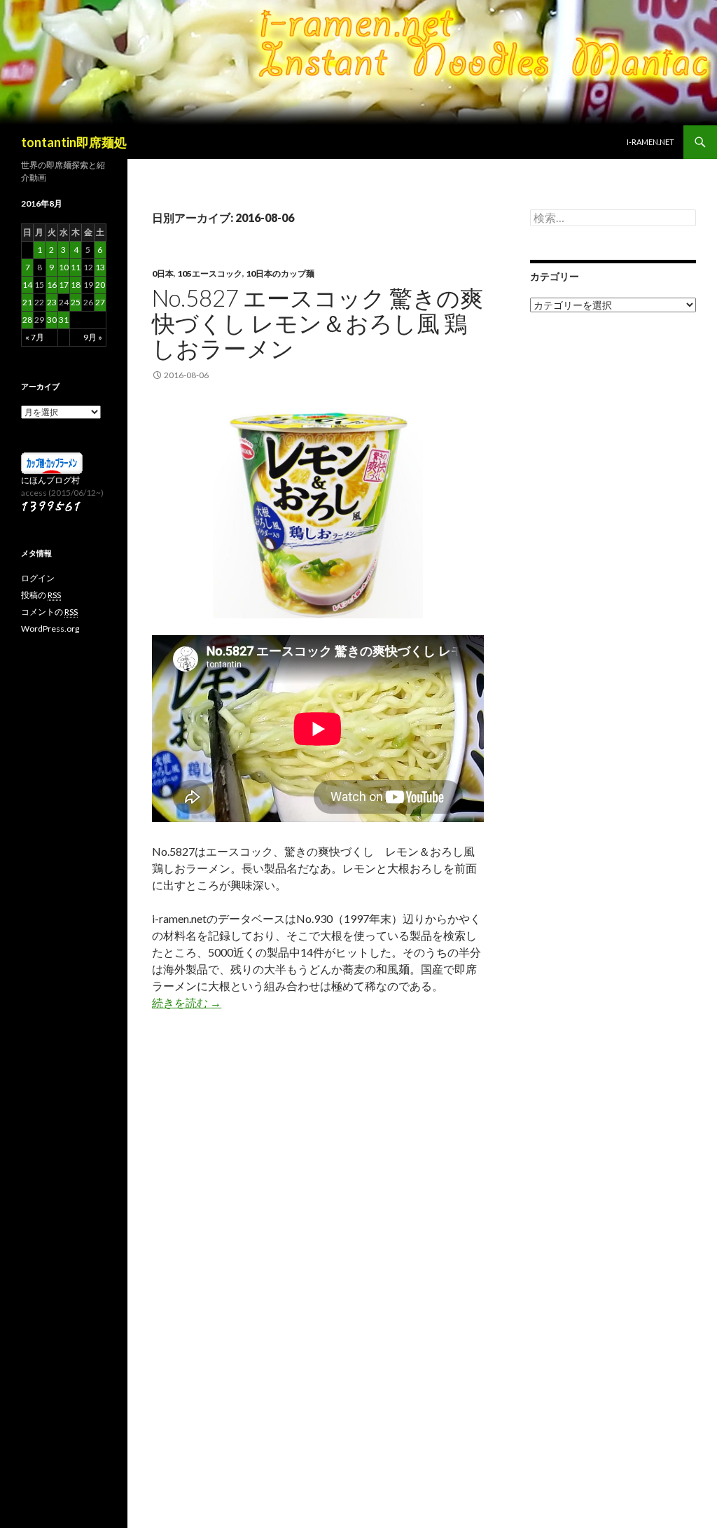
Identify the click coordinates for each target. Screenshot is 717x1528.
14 (27, 284)
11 (76, 267)
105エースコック (209, 273)
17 (64, 284)
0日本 (163, 273)
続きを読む (186, 1002)
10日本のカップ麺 (280, 273)
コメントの (49, 611)
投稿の (41, 595)
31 (64, 319)
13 (100, 267)
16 (52, 284)
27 (100, 302)
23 (52, 302)
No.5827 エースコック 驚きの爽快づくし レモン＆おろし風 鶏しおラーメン (317, 323)
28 (27, 319)
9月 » (92, 337)
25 (76, 302)
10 (64, 267)
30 (52, 319)
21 (27, 302)
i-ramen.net (650, 141)
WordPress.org (50, 628)
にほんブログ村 (50, 480)
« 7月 (34, 337)
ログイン (38, 578)
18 (76, 284)
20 (100, 284)
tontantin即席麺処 (74, 142)
